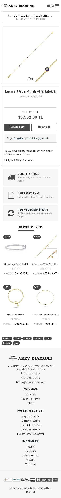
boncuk (38, 338)
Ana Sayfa (12, 16)
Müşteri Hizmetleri (30, 416)
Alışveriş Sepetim (30, 455)
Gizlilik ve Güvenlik (30, 420)
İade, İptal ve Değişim (30, 425)
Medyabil (30, 492)
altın (48, 338)
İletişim (30, 403)
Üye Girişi (30, 460)
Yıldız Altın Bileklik (15, 314)
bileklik (6, 343)
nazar (27, 338)
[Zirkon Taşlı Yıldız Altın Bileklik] (45, 247)
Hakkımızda (31, 394)
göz (16, 343)
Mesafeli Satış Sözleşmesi (30, 434)
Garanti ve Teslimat (30, 429)
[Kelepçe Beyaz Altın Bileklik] (15, 247)
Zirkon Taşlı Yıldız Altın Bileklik (46, 264)
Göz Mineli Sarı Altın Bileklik (45, 314)
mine (17, 338)
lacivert (7, 338)
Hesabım (30, 446)
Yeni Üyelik (30, 464)
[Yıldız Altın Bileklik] (15, 297)
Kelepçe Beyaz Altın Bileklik (15, 264)
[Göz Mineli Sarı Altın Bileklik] (45, 297)
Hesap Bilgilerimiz (30, 399)
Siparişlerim (31, 451)
